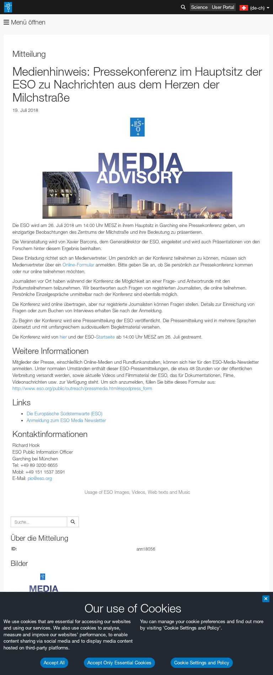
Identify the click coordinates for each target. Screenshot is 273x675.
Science (199, 7)
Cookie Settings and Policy (201, 662)
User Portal (223, 7)
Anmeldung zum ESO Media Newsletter (66, 420)
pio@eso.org (40, 478)
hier (63, 337)
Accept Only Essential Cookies (119, 662)
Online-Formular (78, 265)
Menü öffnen (27, 22)
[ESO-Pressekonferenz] (137, 168)
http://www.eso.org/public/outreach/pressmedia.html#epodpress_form (82, 388)
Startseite (105, 337)
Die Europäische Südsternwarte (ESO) (64, 413)
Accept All (54, 662)
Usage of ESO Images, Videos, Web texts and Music (137, 492)
